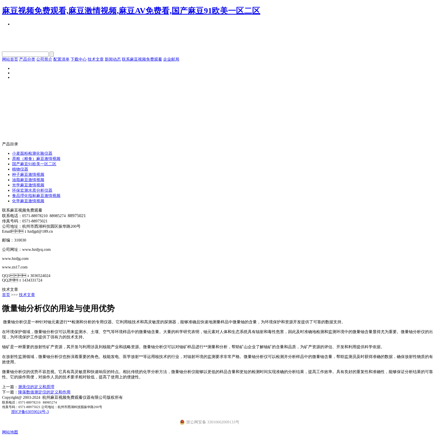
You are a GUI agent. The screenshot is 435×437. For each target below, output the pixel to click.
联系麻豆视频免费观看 (142, 59)
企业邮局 (171, 59)
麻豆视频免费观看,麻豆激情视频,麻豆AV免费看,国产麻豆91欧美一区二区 (131, 10)
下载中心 (78, 59)
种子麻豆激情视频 (28, 174)
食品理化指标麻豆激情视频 (36, 195)
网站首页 (10, 59)
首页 (6, 295)
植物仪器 (20, 169)
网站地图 (10, 432)
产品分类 (27, 59)
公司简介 (44, 59)
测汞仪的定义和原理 (36, 387)
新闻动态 (113, 59)
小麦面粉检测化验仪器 (32, 153)
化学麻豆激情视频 (28, 201)
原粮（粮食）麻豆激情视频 (36, 158)
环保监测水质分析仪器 (32, 190)
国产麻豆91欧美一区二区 (34, 164)
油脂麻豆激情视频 (28, 180)
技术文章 (96, 59)
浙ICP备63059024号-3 (30, 412)
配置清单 (61, 59)
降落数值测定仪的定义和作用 (44, 392)
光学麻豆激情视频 (28, 185)
